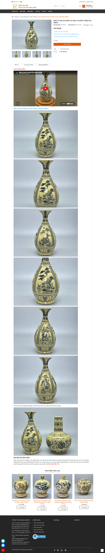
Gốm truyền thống (64, 49)
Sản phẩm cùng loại (52, 471)
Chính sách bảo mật (38, 529)
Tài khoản (90, 1)
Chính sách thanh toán (39, 522)
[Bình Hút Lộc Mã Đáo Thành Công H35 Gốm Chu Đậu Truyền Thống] (42, 486)
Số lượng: (56, 40)
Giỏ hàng (88, 5)
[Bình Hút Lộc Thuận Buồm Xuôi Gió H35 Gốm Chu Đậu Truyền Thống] (21, 486)
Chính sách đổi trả (38, 527)
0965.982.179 (16, 1)
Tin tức (44, 11)
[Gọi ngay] (3, 550)
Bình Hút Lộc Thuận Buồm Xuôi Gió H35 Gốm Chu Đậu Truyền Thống (21, 502)
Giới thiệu (22, 11)
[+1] (66, 51)
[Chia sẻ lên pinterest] (64, 51)
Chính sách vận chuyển (39, 525)
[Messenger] (3, 545)
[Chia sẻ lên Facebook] (60, 51)
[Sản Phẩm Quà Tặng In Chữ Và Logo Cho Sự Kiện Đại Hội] (83, 481)
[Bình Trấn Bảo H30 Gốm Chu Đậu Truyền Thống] (63, 486)
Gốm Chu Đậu (78, 24)
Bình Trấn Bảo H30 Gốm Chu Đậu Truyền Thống (63, 501)
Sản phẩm (30, 11)
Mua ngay (21, 509)
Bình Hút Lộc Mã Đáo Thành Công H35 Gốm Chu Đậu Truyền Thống (42, 502)
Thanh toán (83, 1)
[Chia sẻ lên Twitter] (62, 51)
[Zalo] (3, 541)
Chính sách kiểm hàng (39, 532)
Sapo (19, 551)
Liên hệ (50, 11)
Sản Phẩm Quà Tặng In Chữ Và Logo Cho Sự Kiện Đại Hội (83, 490)
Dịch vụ (38, 11)
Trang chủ (15, 11)
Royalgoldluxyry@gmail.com (21, 538)
